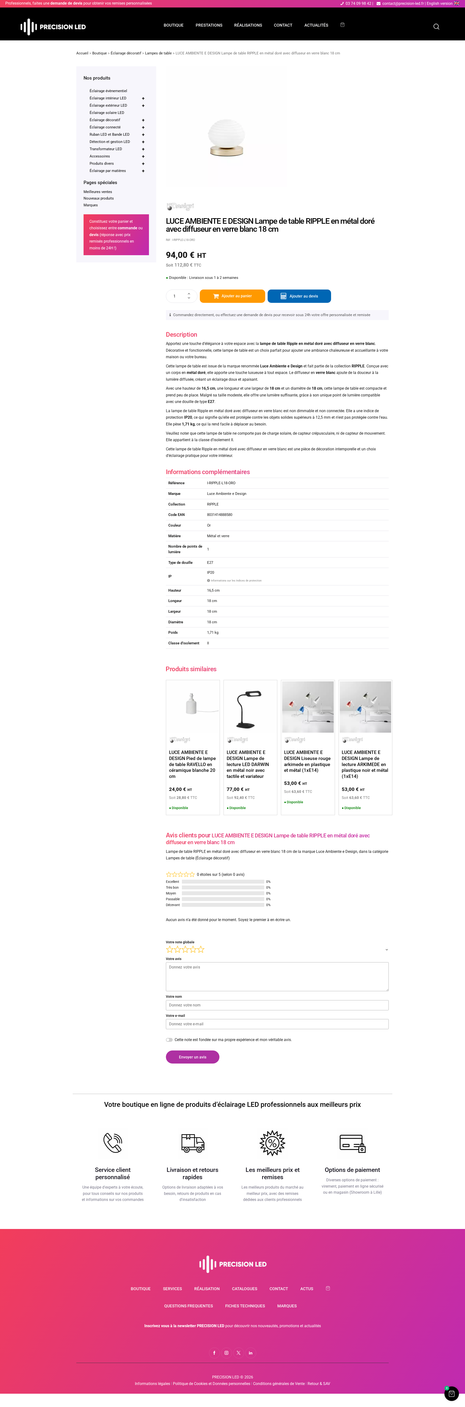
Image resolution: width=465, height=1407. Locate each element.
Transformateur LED (117, 149)
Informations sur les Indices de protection (235, 580)
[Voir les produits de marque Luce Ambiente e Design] (180, 205)
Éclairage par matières (117, 170)
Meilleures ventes (98, 192)
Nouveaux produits (99, 198)
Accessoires (117, 156)
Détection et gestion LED (117, 141)
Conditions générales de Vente (279, 1383)
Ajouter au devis (304, 296)
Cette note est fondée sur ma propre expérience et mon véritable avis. (233, 1039)
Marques (91, 205)
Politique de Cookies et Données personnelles (211, 1383)
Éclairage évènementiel (108, 91)
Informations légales (152, 1383)
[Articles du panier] (344, 25)
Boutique (99, 53)
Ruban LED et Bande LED (117, 134)
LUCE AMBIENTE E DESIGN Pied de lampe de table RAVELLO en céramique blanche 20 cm (192, 764)
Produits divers (117, 163)
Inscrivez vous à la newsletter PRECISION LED (184, 1326)
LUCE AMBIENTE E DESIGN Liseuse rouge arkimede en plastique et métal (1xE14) (307, 761)
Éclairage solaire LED (107, 113)
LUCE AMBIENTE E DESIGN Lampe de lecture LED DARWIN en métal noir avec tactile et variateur (248, 764)
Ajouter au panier (237, 296)
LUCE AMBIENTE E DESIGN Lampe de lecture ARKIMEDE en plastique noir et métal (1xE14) (365, 764)
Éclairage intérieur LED (117, 98)
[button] (451, 1393)
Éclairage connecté (117, 127)
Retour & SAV (319, 1383)
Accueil (82, 53)
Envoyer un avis (192, 1057)
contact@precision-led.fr (403, 3)
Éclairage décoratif (126, 53)
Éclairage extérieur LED (117, 105)
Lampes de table (158, 53)
